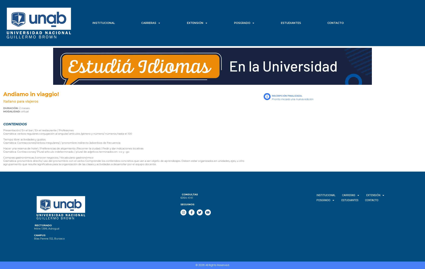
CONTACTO (335, 23)
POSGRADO (242, 23)
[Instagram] (183, 212)
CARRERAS (148, 23)
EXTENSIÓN (195, 23)
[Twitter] (200, 212)
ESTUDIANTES (291, 23)
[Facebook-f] (192, 212)
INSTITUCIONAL (103, 23)
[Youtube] (208, 212)
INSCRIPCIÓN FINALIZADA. (287, 95)
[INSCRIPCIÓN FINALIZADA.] (267, 96)
